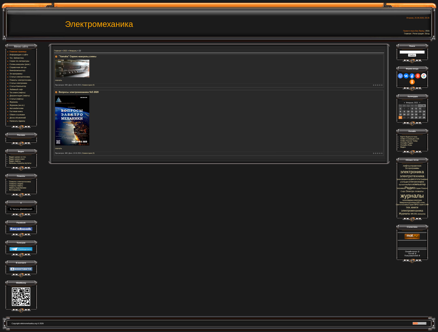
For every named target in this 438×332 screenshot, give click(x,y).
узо (401, 182)
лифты (406, 165)
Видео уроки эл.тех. (17, 157)
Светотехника (402, 205)
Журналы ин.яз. (408, 213)
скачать (58, 80)
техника (400, 188)
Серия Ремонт (421, 188)
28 (424, 117)
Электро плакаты (414, 191)
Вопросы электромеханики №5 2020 (79, 92)
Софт (403, 191)
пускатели (403, 184)
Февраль (73, 51)
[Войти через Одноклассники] (412, 81)
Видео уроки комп (17, 159)
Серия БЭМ (423, 205)
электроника (412, 171)
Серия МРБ (413, 205)
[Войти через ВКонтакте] (406, 75)
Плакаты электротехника (20, 182)
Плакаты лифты (16, 186)
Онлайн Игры (406, 145)
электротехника (412, 176)
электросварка (416, 181)
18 (412, 114)
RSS (427, 31)
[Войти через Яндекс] (417, 75)
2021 (65, 51)
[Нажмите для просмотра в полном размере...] (72, 61)
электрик (417, 200)
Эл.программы (412, 168)
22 (400, 117)
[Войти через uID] (400, 75)
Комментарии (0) (88, 85)
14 (424, 111)
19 (416, 114)
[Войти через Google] (424, 76)
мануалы (422, 214)
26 (416, 117)
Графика (424, 179)
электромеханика (412, 210)
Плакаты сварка (16, 184)
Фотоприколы (15, 190)
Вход (427, 34)
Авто (410, 184)
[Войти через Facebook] (412, 75)
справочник (415, 166)
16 (404, 114)
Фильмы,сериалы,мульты (20, 163)
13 (420, 111)
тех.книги (412, 207)
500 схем (421, 202)
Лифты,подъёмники (17, 188)
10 (408, 111)
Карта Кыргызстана (408, 137)
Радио (410, 188)
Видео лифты (15, 161)
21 (424, 114)
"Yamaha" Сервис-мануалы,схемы (77, 56)
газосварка (407, 200)
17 (408, 114)
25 (412, 117)
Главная (407, 34)
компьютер (419, 184)
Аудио (406, 182)
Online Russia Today (409, 141)
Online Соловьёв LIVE (409, 139)
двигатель (415, 179)
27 (420, 117)
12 (416, 111)
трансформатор (403, 179)
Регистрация (418, 34)
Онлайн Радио (406, 143)
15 (400, 114)
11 (412, 111)
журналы (412, 196)
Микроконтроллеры (408, 202)
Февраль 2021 (412, 103)
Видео (403, 147)
